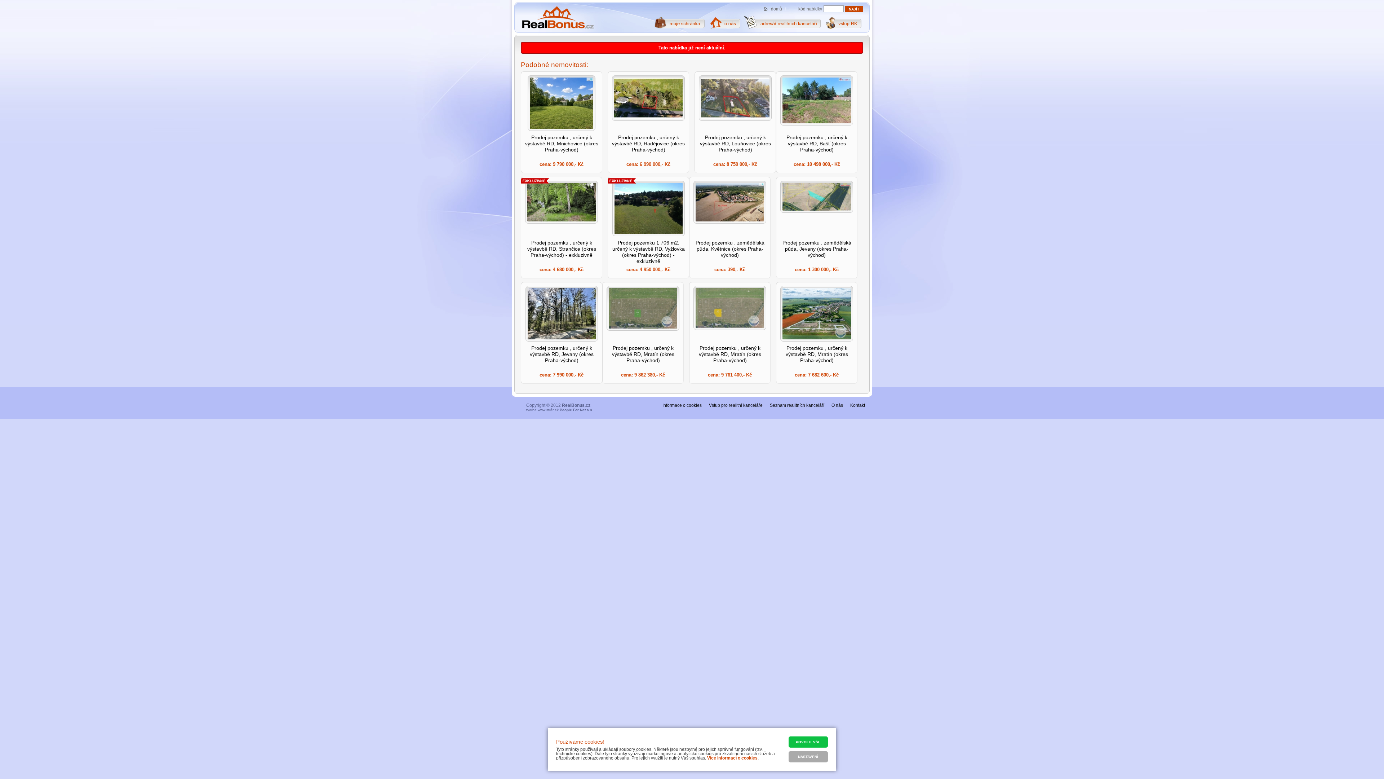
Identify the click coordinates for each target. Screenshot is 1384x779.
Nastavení (808, 757)
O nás (837, 405)
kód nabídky (810, 9)
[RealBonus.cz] (557, 17)
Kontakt (857, 405)
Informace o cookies (682, 405)
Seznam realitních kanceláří (797, 405)
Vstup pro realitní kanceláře (736, 405)
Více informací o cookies (732, 758)
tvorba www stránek (559, 410)
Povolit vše (808, 742)
